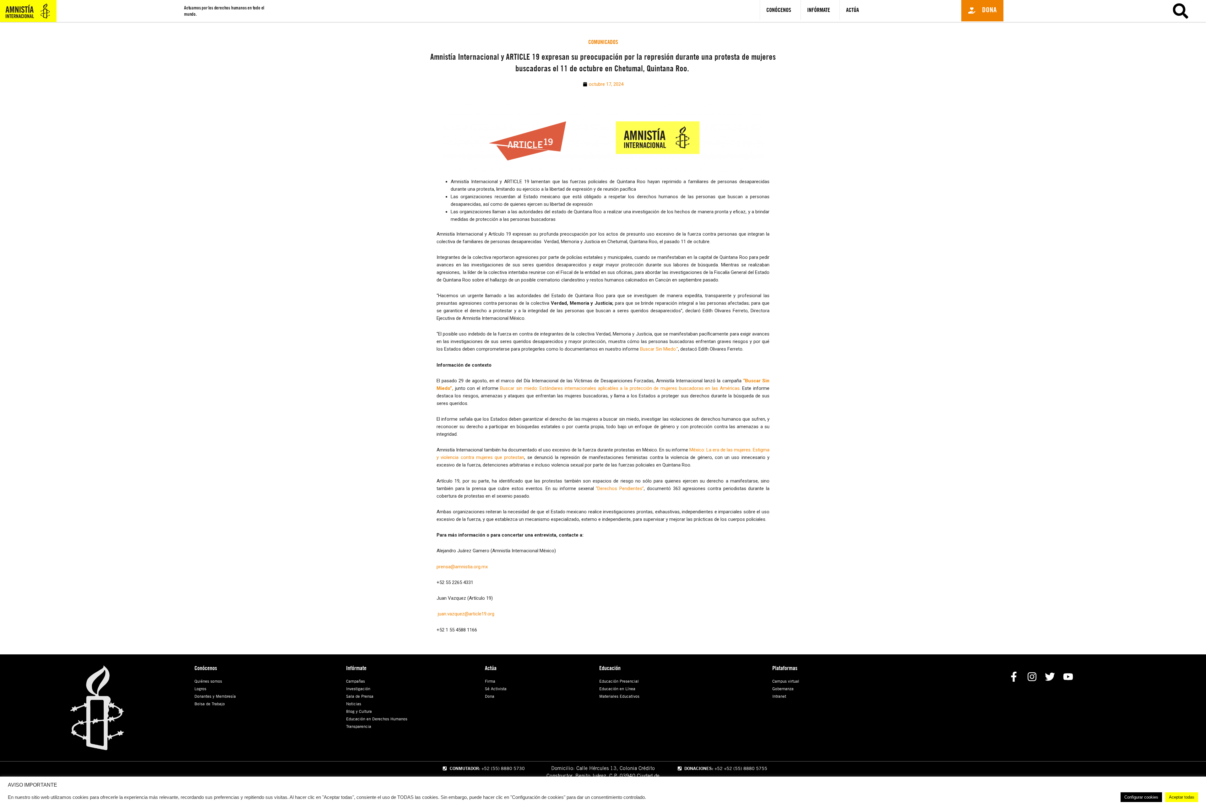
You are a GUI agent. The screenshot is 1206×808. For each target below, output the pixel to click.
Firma (490, 681)
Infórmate (818, 10)
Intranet (779, 696)
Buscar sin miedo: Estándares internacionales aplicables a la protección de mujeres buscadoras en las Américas (619, 388)
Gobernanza (783, 688)
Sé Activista (496, 688)
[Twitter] (1050, 677)
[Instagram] (1032, 677)
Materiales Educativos (619, 696)
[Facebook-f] (1014, 677)
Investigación (358, 688)
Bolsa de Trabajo (209, 703)
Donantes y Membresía (215, 696)
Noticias (353, 703)
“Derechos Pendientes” (620, 488)
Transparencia (358, 726)
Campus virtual (785, 681)
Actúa (852, 10)
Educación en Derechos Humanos (376, 718)
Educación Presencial (619, 681)
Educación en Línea (617, 688)
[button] (982, 10)
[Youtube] (1068, 677)
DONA (1125, 34)
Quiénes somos (208, 681)
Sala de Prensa (359, 696)
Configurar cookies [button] (1141, 797)
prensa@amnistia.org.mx (462, 567)
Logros (200, 688)
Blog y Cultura (359, 711)
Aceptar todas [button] (1181, 797)
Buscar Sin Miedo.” (659, 349)
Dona (489, 696)
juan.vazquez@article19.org (465, 614)
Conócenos (778, 10)
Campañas (355, 681)
